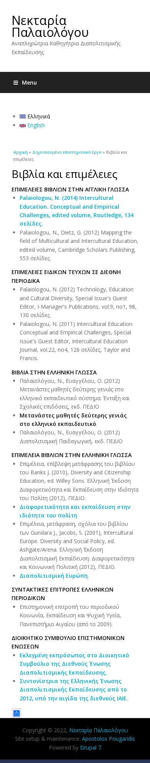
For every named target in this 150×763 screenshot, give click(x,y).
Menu (29, 82)
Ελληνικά (38, 116)
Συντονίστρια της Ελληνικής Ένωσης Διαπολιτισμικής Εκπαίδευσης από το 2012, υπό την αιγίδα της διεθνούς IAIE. (74, 689)
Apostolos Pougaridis (108, 738)
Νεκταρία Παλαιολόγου (50, 26)
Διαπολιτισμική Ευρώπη (54, 575)
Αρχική (20, 152)
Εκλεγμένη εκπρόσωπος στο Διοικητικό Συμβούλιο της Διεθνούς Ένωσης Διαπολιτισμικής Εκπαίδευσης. (74, 664)
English (35, 125)
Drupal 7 (90, 747)
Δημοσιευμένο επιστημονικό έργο (67, 152)
